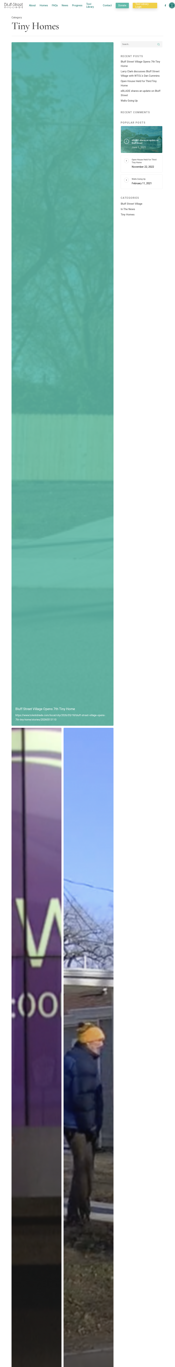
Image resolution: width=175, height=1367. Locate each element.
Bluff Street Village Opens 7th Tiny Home (140, 64)
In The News (128, 209)
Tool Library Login (141, 5)
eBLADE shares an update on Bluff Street (140, 93)
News (65, 5)
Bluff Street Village (131, 204)
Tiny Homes (128, 214)
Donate (122, 5)
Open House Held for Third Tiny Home (139, 83)
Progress (77, 5)
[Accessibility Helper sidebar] (172, 5)
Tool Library (90, 5)
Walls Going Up (129, 101)
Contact (107, 5)
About (32, 5)
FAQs (55, 5)
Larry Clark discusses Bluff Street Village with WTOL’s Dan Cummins (140, 74)
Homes (44, 5)
